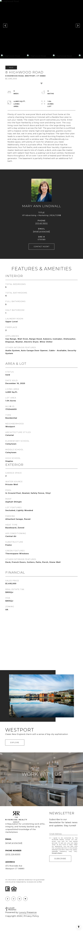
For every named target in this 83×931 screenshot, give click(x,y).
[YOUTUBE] (25, 899)
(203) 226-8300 (12, 854)
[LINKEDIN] (19, 899)
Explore (14, 743)
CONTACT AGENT (41, 247)
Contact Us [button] (41, 784)
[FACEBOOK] (7, 899)
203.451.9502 (41, 223)
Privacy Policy (57, 853)
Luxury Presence (28, 912)
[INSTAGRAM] (13, 899)
